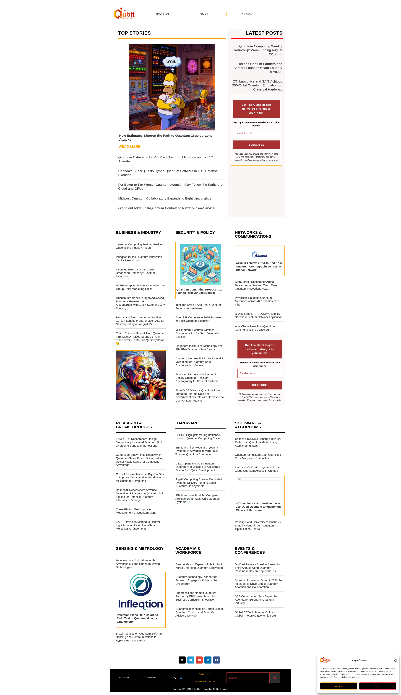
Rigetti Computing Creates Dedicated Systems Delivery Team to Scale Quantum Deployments (198, 483)
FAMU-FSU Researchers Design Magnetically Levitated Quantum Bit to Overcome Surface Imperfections (139, 442)
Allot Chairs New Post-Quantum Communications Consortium (255, 328)
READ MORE (129, 146)
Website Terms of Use (205, 681)
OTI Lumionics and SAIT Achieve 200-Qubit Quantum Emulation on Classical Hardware (257, 85)
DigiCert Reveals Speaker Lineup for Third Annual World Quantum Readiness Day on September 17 (258, 568)
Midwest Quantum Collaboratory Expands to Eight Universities (164, 198)
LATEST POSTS (264, 33)
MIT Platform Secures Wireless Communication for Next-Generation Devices (198, 333)
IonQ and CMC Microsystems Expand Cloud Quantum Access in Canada (258, 469)
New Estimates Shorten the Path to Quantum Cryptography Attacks (166, 137)
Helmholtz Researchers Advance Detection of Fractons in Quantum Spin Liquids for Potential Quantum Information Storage (140, 495)
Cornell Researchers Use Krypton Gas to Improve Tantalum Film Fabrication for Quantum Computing (140, 477)
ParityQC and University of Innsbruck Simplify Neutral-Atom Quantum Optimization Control (258, 525)
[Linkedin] (181, 678)
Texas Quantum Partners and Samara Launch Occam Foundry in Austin (258, 67)
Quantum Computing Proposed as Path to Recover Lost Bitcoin (199, 291)
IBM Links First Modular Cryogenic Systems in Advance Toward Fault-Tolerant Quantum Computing (197, 451)
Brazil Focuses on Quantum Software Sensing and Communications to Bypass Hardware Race (139, 637)
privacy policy (259, 160)
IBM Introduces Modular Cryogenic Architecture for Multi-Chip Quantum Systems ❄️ (197, 499)
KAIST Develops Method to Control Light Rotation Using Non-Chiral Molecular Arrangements (138, 525)
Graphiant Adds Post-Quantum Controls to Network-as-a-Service (166, 208)
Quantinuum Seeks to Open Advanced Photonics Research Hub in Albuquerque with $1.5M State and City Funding (140, 303)
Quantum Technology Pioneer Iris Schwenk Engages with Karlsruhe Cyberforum (196, 580)
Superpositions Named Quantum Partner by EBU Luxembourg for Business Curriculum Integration (195, 596)
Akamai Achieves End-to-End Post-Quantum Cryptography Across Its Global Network (259, 266)
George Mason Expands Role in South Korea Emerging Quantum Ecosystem (199, 566)
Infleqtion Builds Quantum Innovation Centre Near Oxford (139, 258)
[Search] (275, 677)
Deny (377, 686)
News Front (162, 14)
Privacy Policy (205, 674)
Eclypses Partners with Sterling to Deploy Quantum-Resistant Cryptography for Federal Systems (196, 378)
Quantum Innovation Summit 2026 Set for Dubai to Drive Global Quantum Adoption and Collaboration (259, 584)
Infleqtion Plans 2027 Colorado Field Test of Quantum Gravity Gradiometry (137, 618)
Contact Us (151, 678)
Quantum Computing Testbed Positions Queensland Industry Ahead (140, 246)
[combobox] (248, 677)
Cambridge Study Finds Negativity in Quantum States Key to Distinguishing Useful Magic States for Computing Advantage (139, 460)
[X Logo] (175, 678)
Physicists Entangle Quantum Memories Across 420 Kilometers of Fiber (257, 301)
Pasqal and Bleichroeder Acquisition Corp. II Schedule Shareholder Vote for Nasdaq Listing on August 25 (140, 321)
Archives (247, 14)
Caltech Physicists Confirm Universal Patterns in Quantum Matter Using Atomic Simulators (258, 442)
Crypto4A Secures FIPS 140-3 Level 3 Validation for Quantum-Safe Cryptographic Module (199, 362)
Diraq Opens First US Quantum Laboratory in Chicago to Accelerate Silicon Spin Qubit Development (197, 467)
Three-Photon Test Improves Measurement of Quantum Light (136, 511)
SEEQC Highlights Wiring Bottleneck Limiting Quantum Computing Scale (198, 436)
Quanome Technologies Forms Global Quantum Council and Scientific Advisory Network (199, 612)
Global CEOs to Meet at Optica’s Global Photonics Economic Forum (256, 614)
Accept (338, 686)
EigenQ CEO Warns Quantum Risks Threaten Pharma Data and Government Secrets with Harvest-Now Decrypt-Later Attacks (199, 395)
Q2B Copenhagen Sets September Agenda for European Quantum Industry (256, 600)
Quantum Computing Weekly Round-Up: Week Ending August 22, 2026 (258, 50)
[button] (394, 660)
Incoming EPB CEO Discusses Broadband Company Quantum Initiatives (135, 273)
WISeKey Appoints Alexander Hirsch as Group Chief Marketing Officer (140, 287)
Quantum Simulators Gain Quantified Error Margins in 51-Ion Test (258, 456)
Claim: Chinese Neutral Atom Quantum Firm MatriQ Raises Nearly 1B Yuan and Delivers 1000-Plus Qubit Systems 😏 (140, 338)
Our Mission (123, 678)
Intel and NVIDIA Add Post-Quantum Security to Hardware (198, 306)
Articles (204, 14)
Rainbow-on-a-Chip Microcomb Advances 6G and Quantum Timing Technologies (138, 564)
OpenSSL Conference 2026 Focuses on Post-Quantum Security (198, 319)
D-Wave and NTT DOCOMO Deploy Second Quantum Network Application (258, 315)
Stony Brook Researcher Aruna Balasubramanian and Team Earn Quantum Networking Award (256, 285)
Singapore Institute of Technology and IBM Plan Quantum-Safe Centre (199, 347)
